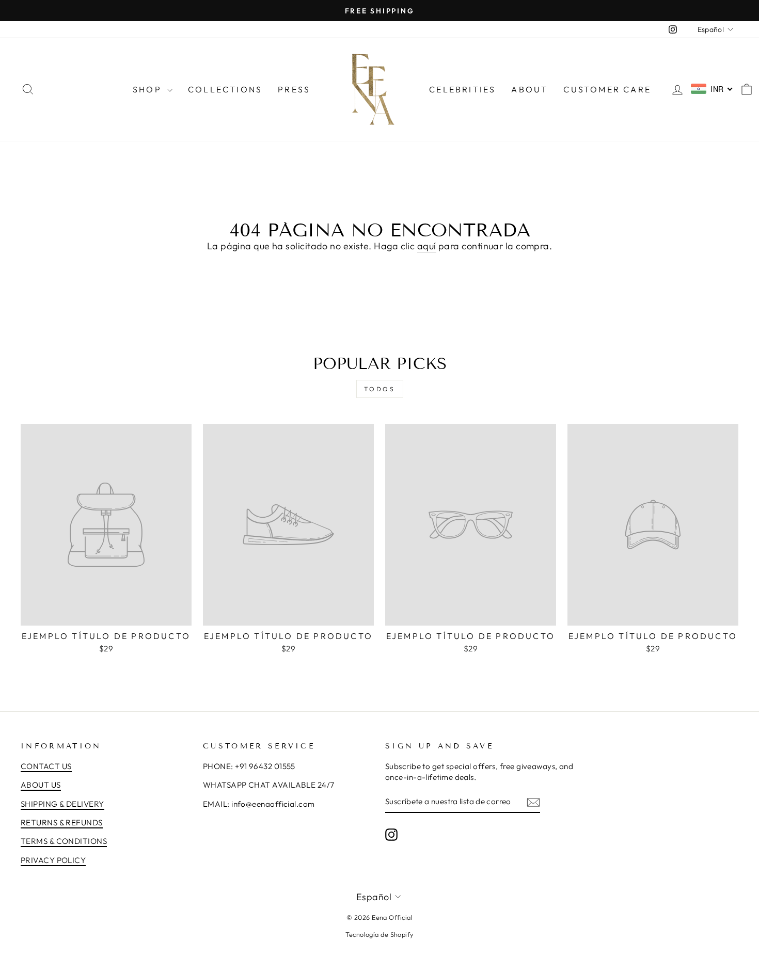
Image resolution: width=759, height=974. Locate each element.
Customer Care (607, 89)
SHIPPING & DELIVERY (62, 804)
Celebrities (462, 89)
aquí (426, 246)
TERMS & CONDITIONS (64, 841)
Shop (149, 89)
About (529, 89)
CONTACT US (46, 766)
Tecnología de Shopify (379, 934)
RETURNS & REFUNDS (62, 822)
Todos (380, 389)
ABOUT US (41, 785)
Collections (225, 89)
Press (294, 89)
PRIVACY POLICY (53, 860)
